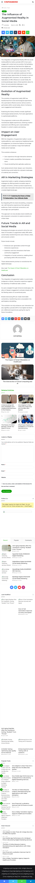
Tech (8, 7)
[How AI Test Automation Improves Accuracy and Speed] (26, 603)
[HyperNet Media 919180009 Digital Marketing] (6, 556)
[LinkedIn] (9, 318)
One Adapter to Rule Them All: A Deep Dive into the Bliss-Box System (25, 407)
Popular (16, 540)
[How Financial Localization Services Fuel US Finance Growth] (6, 806)
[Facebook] (3, 318)
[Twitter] (6, 318)
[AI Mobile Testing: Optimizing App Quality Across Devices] (9, 743)
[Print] (28, 318)
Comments (28, 540)
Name (3, 464)
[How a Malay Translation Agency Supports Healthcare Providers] (6, 815)
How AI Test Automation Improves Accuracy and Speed (25, 610)
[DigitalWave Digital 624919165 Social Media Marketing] (6, 564)
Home (4, 7)
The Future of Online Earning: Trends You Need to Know (7, 426)
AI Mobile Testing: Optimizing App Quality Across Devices (8, 750)
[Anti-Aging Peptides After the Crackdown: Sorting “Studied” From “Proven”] (6, 548)
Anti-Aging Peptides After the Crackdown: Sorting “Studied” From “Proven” (21, 547)
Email (3, 471)
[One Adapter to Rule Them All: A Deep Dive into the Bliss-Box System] (26, 399)
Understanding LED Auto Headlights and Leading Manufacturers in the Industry (8, 407)
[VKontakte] (22, 318)
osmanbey (6, 25)
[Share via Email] (25, 318)
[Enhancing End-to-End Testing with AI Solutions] (26, 743)
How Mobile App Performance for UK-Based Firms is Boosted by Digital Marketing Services (22, 777)
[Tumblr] (12, 318)
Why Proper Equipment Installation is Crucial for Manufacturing (26, 426)
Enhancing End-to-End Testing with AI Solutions (25, 750)
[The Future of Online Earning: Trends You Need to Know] (9, 419)
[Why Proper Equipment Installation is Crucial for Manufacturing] (26, 419)
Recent (5, 540)
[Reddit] (19, 318)
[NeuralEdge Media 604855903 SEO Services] (6, 571)
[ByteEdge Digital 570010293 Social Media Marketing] (6, 579)
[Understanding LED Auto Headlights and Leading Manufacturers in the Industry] (9, 399)
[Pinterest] (15, 318)
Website (3, 477)
